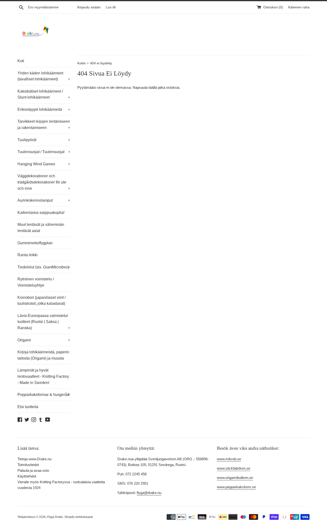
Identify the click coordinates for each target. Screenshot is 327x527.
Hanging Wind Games (43, 164)
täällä (153, 87)
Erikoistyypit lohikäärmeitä (43, 109)
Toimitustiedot (28, 465)
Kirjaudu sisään (89, 7)
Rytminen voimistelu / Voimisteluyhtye (35, 282)
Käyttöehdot (26, 476)
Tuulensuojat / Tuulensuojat (43, 152)
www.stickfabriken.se (233, 468)
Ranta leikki (27, 255)
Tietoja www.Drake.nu (34, 459)
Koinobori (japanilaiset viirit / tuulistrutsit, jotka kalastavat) (41, 300)
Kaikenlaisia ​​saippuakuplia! (40, 213)
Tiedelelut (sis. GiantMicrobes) (43, 267)
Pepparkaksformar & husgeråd (43, 395)
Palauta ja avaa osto (33, 470)
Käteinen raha (299, 7)
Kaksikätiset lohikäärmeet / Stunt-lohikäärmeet (43, 94)
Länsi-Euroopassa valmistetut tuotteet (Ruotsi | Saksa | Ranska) (43, 322)
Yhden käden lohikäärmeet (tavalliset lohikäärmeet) (43, 76)
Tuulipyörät (43, 140)
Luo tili (111, 7)
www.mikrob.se (229, 459)
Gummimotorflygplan (35, 243)
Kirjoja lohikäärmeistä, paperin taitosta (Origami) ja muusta (43, 355)
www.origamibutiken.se (235, 478)
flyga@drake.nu (149, 493)
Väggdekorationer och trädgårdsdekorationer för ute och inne (43, 182)
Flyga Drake (55, 517)
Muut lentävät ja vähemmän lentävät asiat (40, 227)
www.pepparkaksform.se (236, 487)
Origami (43, 340)
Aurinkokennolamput (43, 200)
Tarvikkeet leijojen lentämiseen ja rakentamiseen (43, 124)
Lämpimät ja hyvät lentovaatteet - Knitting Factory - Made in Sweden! (43, 376)
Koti (20, 61)
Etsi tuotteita (27, 407)
